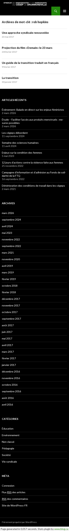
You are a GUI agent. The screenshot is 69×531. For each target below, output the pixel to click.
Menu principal (64, 11)
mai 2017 (7, 338)
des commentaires (15, 498)
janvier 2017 (9, 364)
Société (6, 455)
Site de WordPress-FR (14, 505)
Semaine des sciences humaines (20, 142)
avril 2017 (7, 345)
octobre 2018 (9, 285)
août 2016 (8, 397)
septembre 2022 (11, 246)
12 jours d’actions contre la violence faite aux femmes (32, 162)
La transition (10, 77)
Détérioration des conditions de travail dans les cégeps (33, 185)
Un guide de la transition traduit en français (30, 62)
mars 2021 (8, 252)
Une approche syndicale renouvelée (25, 32)
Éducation (7, 428)
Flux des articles (13, 492)
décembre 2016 (11, 371)
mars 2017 (8, 351)
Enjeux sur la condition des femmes (22, 152)
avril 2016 (7, 404)
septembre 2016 (11, 391)
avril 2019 (7, 265)
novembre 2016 (11, 378)
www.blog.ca (61, 529)
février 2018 (9, 292)
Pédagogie (8, 448)
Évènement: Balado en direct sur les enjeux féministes (33, 109)
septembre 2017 (11, 318)
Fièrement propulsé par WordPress (19, 522)
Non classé (8, 441)
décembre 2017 (11, 298)
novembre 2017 (11, 305)
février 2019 (9, 279)
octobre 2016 (9, 384)
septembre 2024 (11, 219)
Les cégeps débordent (15, 132)
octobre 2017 (9, 312)
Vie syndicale (9, 461)
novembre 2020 (11, 259)
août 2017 (8, 325)
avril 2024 (7, 226)
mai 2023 (7, 232)
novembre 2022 (11, 239)
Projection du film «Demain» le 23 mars (27, 47)
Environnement (11, 435)
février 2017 (9, 358)
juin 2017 (7, 331)
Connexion (8, 485)
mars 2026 (8, 212)
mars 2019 (8, 272)
